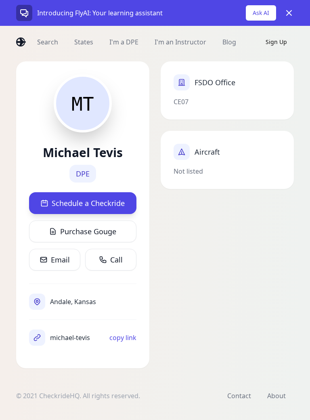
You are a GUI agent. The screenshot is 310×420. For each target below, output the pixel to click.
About (276, 395)
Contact (239, 395)
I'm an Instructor (180, 42)
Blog (229, 42)
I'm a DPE (123, 42)
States (83, 42)
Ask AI (261, 13)
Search (47, 42)
